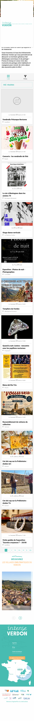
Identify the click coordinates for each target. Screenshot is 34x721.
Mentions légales (11, 701)
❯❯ (30, 550)
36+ (19, 550)
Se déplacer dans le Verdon (17, 658)
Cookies (25, 701)
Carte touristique (17, 651)
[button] (13, 618)
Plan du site (19, 701)
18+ (15, 550)
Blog (13, 647)
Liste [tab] (8, 79)
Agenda (14, 643)
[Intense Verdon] (6, 24)
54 (23, 550)
